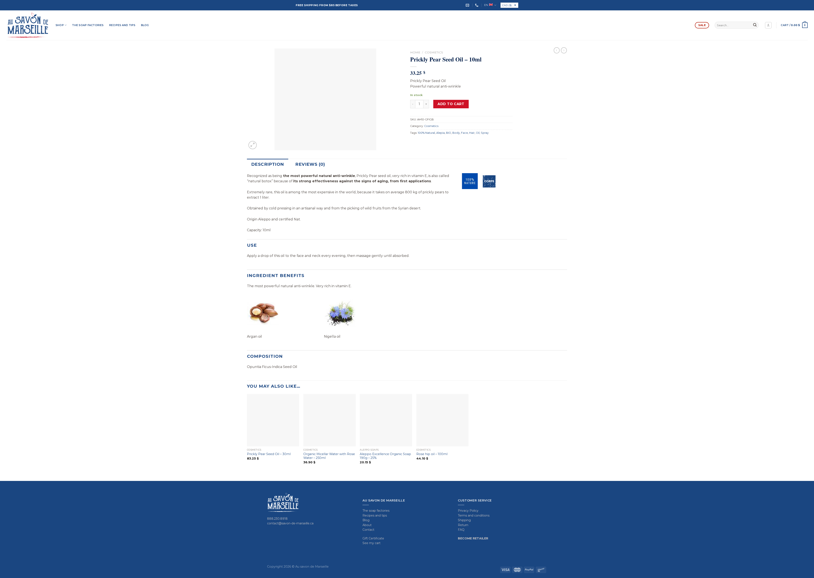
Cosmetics (434, 52)
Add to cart (451, 104)
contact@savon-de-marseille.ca (290, 523)
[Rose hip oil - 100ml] (442, 420)
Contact (368, 530)
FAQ (461, 530)
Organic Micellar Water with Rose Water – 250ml (329, 456)
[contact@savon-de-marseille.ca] (468, 5)
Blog (145, 25)
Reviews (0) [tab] (310, 164)
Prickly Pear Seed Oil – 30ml (269, 454)
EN (486, 5)
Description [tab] (267, 164)
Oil (477, 132)
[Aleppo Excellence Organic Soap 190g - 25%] (386, 420)
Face (464, 132)
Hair (472, 132)
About (367, 525)
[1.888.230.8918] (477, 5)
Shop (60, 25)
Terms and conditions (473, 515)
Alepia (440, 132)
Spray (485, 132)
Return (463, 525)
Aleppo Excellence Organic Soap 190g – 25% (385, 456)
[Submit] (754, 25)
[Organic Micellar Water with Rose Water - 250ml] (329, 420)
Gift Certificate (373, 538)
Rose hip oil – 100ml (431, 454)
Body (456, 132)
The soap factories (87, 25)
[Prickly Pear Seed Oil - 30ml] (273, 420)
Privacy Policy (468, 511)
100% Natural (426, 132)
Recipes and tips (122, 25)
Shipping (464, 520)
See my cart (371, 543)
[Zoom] (252, 145)
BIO (448, 132)
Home (415, 52)
